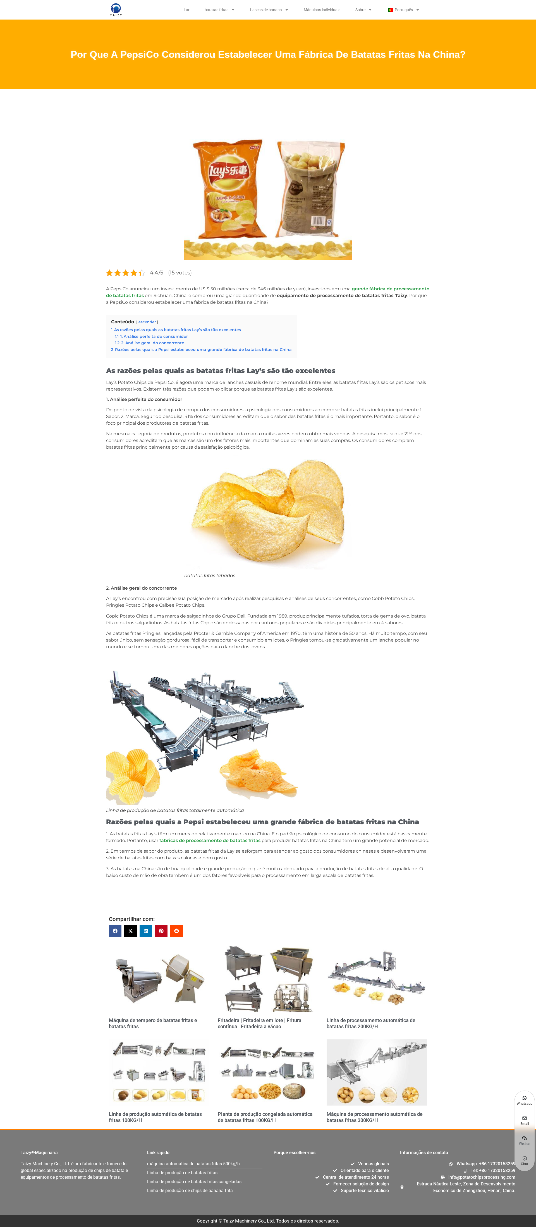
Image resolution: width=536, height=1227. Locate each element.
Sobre (360, 10)
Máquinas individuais (322, 10)
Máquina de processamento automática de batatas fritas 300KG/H (375, 1117)
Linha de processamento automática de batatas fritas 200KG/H (371, 1023)
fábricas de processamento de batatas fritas (209, 840)
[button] (115, 931)
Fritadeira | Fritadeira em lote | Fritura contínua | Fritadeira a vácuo (260, 1023)
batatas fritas (216, 10)
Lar (187, 10)
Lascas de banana (266, 10)
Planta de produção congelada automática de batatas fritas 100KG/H (265, 1117)
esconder (147, 322)
